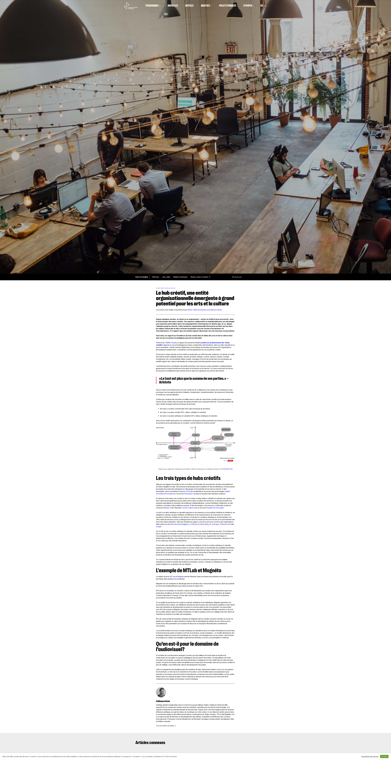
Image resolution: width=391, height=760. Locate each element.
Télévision (155, 277)
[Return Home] (131, 5)
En (261, 5)
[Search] (233, 277)
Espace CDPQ (185, 491)
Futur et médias (141, 277)
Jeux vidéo (166, 277)
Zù (210, 524)
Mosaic (166, 508)
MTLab (172, 576)
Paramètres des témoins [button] (370, 756)
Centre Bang (204, 524)
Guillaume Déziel (170, 288)
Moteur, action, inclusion (199, 277)
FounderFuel (170, 494)
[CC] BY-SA (228, 469)
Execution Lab (190, 494)
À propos (247, 5)
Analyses (205, 5)
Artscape (215, 524)
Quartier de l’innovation (215, 508)
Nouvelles (173, 5)
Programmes (152, 5)
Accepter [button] (384, 756)
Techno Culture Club (189, 508)
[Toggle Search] (265, 5)
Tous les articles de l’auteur (165, 725)
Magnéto (180, 576)
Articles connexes (150, 742)
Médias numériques (180, 277)
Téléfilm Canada (171, 343)
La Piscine (193, 524)
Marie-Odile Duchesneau (197, 310)
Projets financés (227, 5)
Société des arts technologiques (177, 524)
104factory (224, 524)
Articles (189, 5)
